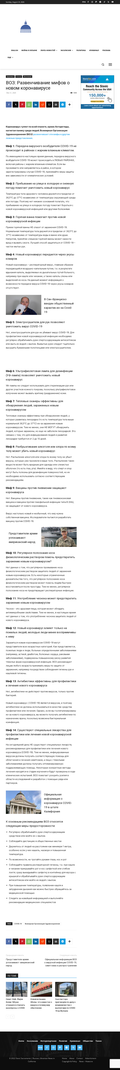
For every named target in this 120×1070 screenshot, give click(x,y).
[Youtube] (112, 2)
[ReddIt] (42, 104)
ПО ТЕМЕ (12, 976)
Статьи (18, 76)
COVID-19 (18, 924)
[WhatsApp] (29, 104)
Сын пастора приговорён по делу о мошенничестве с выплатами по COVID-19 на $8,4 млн (65, 1005)
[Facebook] (88, 2)
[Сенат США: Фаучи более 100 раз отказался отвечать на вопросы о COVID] (16, 989)
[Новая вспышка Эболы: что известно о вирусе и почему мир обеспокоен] (41, 989)
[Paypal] (96, 2)
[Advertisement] (83, 26)
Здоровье (10, 76)
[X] (108, 2)
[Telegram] (100, 2)
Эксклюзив (27, 76)
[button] (102, 64)
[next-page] (12, 1017)
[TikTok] (104, 2)
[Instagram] (92, 2)
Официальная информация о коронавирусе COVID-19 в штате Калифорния (58, 803)
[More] (69, 104)
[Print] (56, 104)
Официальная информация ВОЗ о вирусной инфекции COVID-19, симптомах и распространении (60, 962)
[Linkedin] (36, 104)
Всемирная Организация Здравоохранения (42, 924)
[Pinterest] (22, 104)
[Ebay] (84, 2)
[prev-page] (8, 1017)
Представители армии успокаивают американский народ (23, 538)
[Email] (49, 104)
